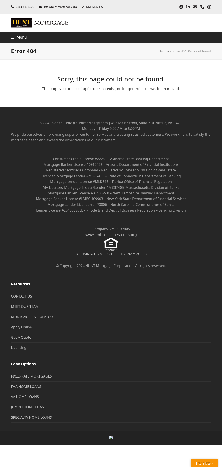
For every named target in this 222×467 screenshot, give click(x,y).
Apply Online (21, 327)
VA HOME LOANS (25, 396)
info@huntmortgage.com (60, 7)
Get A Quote (21, 337)
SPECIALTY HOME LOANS (31, 417)
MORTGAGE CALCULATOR (32, 316)
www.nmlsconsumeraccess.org (111, 234)
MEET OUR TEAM (25, 306)
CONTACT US (21, 296)
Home (164, 51)
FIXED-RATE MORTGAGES (31, 376)
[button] (19, 37)
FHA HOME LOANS (26, 386)
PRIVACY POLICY (134, 254)
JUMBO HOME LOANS (28, 407)
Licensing (18, 347)
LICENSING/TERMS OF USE (96, 254)
